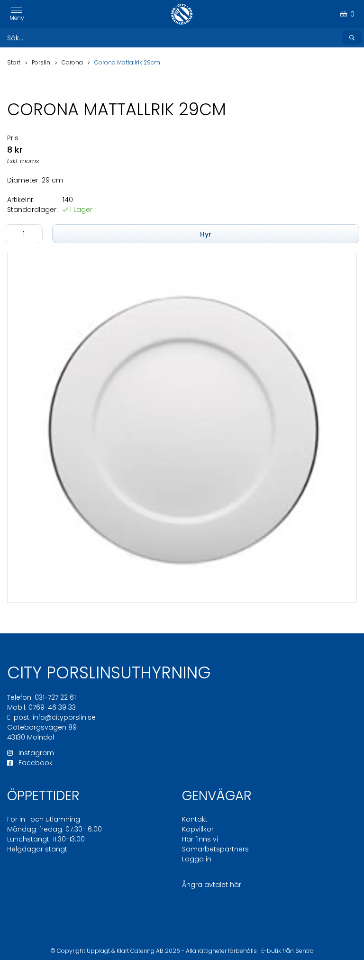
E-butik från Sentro (287, 951)
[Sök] (352, 37)
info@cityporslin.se (64, 717)
